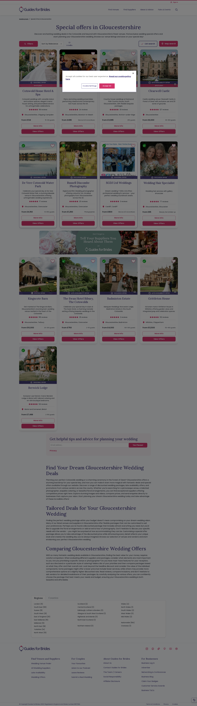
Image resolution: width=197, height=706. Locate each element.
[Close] (133, 73)
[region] (99, 81)
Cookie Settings (90, 86)
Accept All (107, 86)
